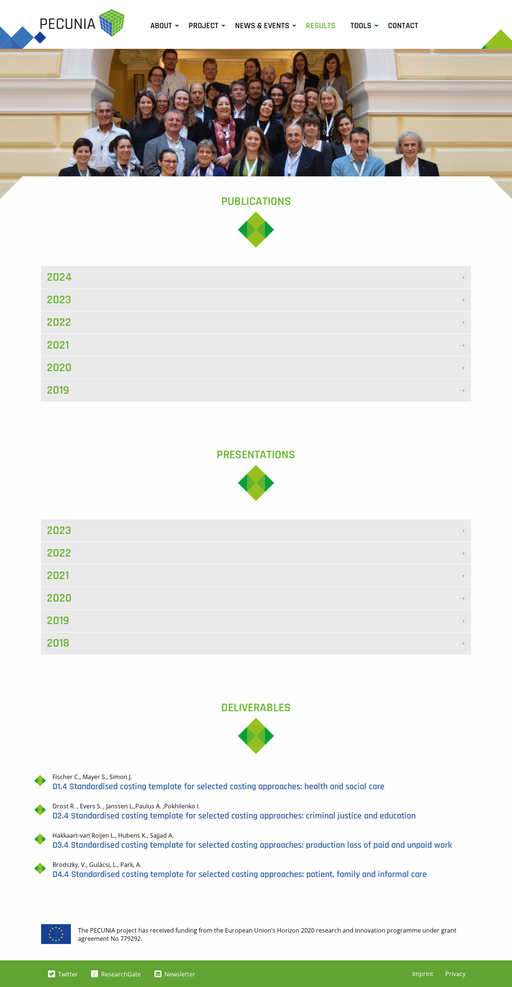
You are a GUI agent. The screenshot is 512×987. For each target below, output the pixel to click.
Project (204, 26)
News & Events (262, 26)
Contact (403, 26)
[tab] (256, 277)
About (161, 26)
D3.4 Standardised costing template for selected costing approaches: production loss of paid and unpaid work (252, 845)
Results (320, 26)
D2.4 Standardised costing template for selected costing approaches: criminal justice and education (234, 815)
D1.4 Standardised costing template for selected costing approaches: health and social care (218, 786)
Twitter (67, 974)
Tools (360, 26)
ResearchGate (120, 974)
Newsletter (179, 974)
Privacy (455, 974)
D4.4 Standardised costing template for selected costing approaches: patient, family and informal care (239, 874)
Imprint (422, 974)
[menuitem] (162, 26)
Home (82, 23)
